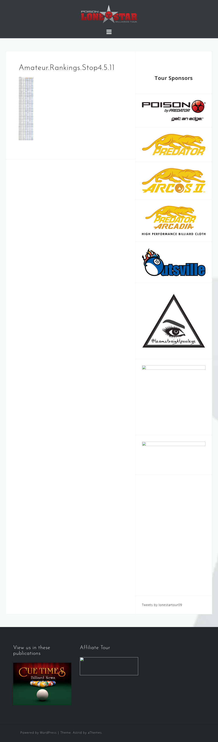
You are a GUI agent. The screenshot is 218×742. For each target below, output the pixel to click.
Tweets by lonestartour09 (162, 605)
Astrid (77, 733)
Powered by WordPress (38, 733)
